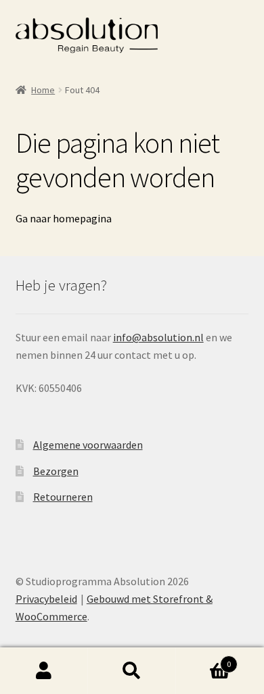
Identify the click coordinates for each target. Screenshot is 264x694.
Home (43, 90)
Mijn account (44, 671)
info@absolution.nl (158, 337)
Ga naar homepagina (64, 218)
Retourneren (63, 496)
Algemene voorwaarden (88, 444)
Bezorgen (56, 471)
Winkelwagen (203, 659)
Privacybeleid (46, 598)
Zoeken (132, 671)
